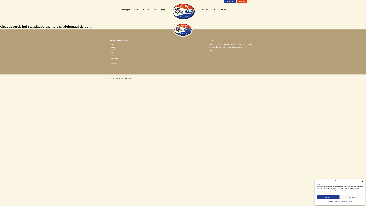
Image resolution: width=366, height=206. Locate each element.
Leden (163, 10)
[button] (362, 181)
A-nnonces (204, 10)
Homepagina (125, 10)
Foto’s (214, 10)
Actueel (136, 10)
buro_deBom (128, 78)
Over (155, 10)
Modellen (146, 10)
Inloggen (242, 1)
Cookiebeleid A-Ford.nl (332, 201)
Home (112, 44)
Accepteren (328, 197)
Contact (223, 10)
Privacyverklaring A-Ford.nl (345, 201)
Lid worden (230, 1)
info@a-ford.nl (212, 51)
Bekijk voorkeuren (351, 197)
